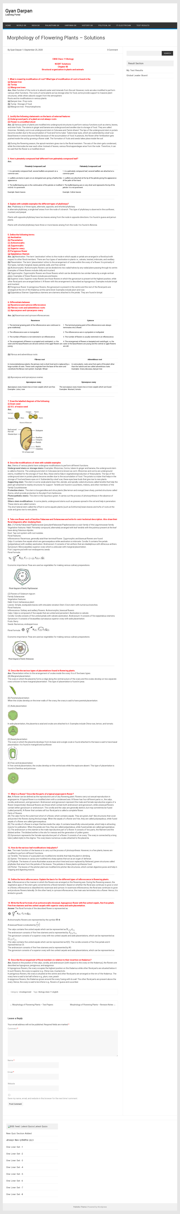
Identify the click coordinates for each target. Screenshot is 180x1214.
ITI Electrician (123, 25)
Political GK (104, 25)
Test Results (143, 25)
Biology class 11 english (48, 992)
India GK (36, 25)
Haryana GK (70, 25)
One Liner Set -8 (14, 1194)
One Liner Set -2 (14, 1153)
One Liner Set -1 (14, 1147)
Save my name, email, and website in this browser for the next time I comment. (43, 1098)
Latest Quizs (41, 1126)
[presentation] (58, 919)
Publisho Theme (79, 1207)
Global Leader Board (137, 75)
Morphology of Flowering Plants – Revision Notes (93, 1005)
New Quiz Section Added (19, 1133)
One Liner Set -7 (14, 1187)
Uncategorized (25, 992)
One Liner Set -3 (14, 1160)
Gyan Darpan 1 (16, 50)
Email (11, 1072)
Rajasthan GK (52, 25)
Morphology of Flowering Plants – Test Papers (31, 1005)
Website (11, 1084)
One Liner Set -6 (14, 1181)
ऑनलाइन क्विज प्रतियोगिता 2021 (20, 1140)
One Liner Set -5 (14, 1174)
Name (11, 1060)
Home (8, 25)
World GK (21, 25)
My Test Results (135, 70)
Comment (13, 1028)
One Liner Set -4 (14, 1167)
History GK (87, 25)
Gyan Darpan (18, 11)
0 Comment (112, 50)
